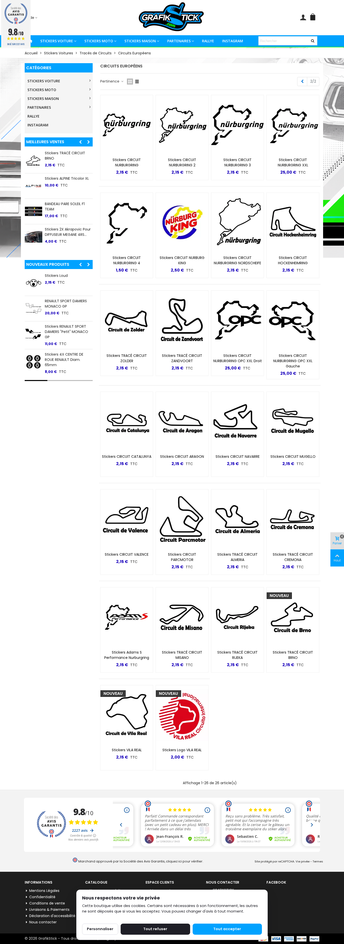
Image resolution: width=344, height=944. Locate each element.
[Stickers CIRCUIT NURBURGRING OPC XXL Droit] (237, 321)
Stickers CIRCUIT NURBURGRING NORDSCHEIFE (237, 260)
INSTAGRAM (232, 41)
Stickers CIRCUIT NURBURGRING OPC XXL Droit (237, 358)
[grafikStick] (172, 18)
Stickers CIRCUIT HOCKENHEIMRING (293, 260)
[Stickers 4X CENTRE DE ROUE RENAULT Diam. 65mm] (33, 362)
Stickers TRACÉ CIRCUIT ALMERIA (237, 557)
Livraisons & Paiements (49, 909)
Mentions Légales (44, 890)
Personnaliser (100, 928)
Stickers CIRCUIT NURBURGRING (127, 162)
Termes (318, 861)
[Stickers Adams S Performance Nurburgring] (126, 617)
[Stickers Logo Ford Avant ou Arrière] (33, 237)
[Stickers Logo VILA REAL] (33, 186)
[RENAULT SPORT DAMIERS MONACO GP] (33, 308)
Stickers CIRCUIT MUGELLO (293, 456)
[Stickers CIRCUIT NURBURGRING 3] (237, 125)
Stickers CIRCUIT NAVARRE (238, 456)
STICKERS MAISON (140, 41)
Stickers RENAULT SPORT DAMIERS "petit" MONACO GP (66, 331)
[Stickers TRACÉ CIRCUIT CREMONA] (293, 519)
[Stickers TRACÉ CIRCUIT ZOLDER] (126, 321)
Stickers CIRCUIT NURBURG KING (182, 260)
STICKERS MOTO (98, 41)
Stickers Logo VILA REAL (64, 178)
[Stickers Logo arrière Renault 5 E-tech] (33, 160)
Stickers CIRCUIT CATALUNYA (126, 456)
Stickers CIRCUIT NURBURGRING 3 (237, 162)
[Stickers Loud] (33, 283)
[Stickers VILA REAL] (33, 211)
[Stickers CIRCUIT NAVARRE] (237, 422)
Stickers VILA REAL (60, 203)
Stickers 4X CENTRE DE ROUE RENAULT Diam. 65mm (64, 359)
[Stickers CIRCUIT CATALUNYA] (126, 422)
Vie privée (302, 861)
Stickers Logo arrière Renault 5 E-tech (62, 155)
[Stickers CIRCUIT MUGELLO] (293, 422)
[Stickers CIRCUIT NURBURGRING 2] (182, 125)
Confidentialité (42, 896)
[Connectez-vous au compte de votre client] (303, 17)
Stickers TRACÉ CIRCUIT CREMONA (293, 557)
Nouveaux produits (47, 264)
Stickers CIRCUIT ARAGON (182, 456)
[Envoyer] (312, 40)
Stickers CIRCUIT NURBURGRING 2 (182, 162)
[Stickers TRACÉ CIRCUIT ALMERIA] (237, 519)
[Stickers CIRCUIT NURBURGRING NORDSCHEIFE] (237, 223)
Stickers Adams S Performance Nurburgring (126, 655)
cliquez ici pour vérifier (184, 861)
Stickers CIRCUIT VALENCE (127, 554)
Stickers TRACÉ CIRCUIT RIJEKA (237, 655)
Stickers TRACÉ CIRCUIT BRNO (293, 655)
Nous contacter (43, 922)
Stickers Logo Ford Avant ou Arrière (66, 232)
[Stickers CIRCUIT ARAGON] (182, 422)
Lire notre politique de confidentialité (116, 917)
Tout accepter (227, 928)
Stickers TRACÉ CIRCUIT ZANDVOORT (182, 358)
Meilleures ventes (45, 142)
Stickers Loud (56, 275)
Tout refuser (155, 928)
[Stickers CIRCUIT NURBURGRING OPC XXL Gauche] (293, 321)
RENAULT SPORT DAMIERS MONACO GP (66, 303)
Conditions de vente (47, 903)
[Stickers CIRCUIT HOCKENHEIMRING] (293, 223)
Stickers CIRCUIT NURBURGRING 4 (127, 260)
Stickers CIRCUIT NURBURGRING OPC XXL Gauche (293, 361)
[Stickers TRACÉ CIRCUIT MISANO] (182, 617)
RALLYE (208, 41)
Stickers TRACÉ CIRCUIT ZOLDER (127, 358)
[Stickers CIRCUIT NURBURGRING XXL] (293, 125)
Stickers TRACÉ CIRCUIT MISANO (182, 655)
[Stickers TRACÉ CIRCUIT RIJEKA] (237, 617)
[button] (32, 17)
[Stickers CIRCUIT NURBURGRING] (126, 125)
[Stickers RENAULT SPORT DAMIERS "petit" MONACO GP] (33, 334)
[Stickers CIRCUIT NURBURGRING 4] (126, 223)
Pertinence (110, 81)
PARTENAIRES (179, 41)
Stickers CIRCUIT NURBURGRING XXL (293, 162)
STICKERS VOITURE (56, 41)
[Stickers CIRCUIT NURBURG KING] (182, 223)
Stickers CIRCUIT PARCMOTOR (182, 557)
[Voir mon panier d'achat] (313, 17)
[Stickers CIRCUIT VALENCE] (126, 519)
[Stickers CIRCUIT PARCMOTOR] (182, 519)
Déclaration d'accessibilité (52, 915)
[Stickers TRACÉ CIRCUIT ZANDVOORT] (182, 321)
